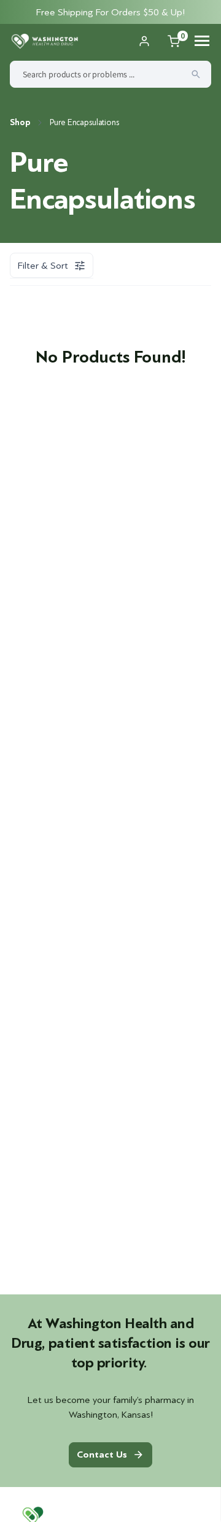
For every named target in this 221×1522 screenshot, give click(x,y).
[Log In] (144, 41)
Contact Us (102, 1454)
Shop (20, 123)
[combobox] (110, 74)
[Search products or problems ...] (195, 74)
